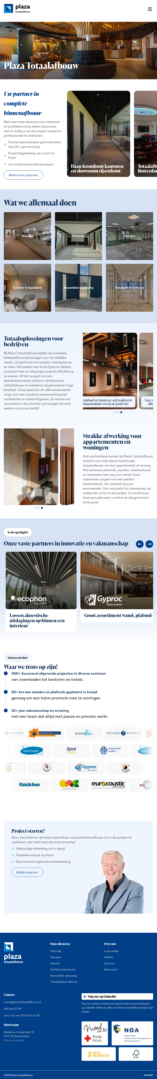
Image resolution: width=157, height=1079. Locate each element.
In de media (111, 951)
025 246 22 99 (12, 1009)
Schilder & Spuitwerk (62, 969)
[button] (149, 9)
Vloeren (55, 963)
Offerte (108, 957)
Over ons (109, 963)
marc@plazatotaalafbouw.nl (22, 1002)
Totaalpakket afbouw (64, 982)
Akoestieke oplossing (63, 976)
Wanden (55, 957)
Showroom (111, 969)
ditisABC (148, 1075)
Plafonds (55, 951)
